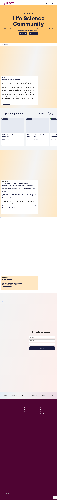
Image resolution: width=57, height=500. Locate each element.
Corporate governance (44, 411)
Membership (32, 33)
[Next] (52, 113)
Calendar (36, 3)
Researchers (17, 3)
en (39, 3)
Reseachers (26, 409)
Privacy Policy (42, 413)
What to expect (6, 287)
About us (41, 407)
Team (41, 409)
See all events (42, 113)
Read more (5, 103)
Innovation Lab (27, 413)
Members (22, 33)
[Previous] (49, 113)
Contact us (5, 211)
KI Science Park (30, 3)
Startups (24, 3)
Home (2, 44)
